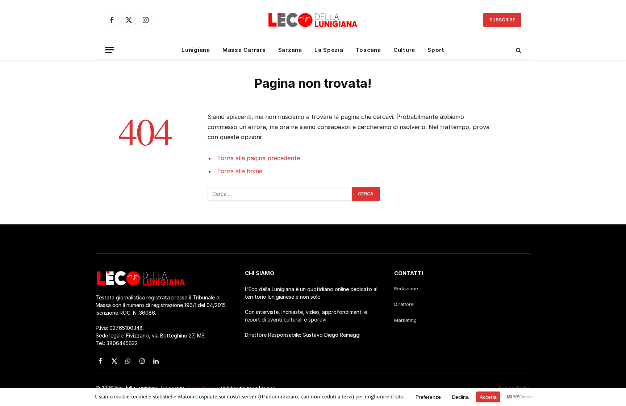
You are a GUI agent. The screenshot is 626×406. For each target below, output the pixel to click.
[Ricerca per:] (280, 194)
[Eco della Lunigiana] (313, 20)
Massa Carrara (244, 49)
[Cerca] (517, 50)
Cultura (404, 49)
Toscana (368, 49)
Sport (436, 49)
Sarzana (290, 49)
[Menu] (109, 50)
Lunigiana (195, 49)
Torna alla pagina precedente (258, 158)
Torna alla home (239, 171)
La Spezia (328, 49)
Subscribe (502, 19)
